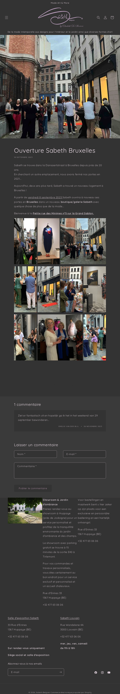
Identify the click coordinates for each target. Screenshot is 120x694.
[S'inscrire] (60, 672)
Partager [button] (22, 370)
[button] (6, 17)
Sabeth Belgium (43, 692)
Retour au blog (62, 384)
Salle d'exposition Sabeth (23, 618)
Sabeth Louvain (69, 618)
